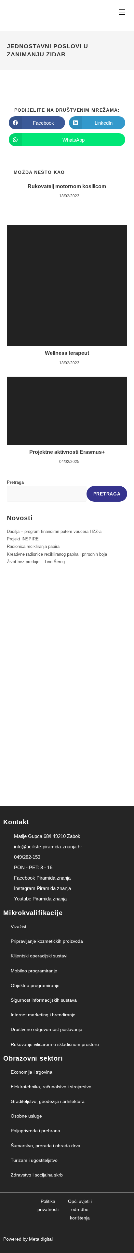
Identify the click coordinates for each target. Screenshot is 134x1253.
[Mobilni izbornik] (123, 12)
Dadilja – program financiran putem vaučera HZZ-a (54, 531)
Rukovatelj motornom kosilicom (67, 186)
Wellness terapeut (67, 353)
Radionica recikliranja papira (33, 546)
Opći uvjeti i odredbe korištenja (80, 1209)
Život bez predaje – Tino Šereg (36, 561)
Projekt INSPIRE (23, 538)
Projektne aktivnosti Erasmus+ (67, 452)
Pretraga (15, 482)
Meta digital (41, 1239)
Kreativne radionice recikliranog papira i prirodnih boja (57, 554)
